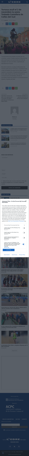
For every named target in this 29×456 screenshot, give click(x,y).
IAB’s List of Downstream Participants (16, 221)
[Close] (26, 201)
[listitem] (14, 225)
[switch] (24, 228)
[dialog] (14, 228)
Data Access (14, 254)
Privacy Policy (22, 254)
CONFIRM (8, 249)
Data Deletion (7, 254)
